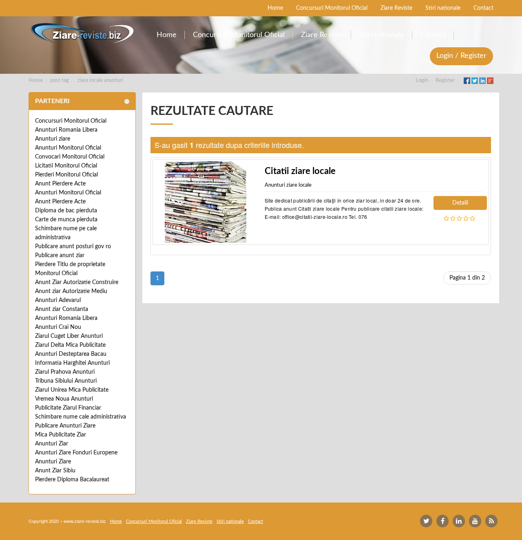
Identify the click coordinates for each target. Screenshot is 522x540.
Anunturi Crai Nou (58, 327)
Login (422, 80)
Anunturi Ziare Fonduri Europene (76, 453)
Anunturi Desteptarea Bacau (70, 354)
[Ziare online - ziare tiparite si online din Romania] (82, 33)
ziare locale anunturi (100, 80)
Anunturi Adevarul (58, 300)
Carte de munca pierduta (66, 220)
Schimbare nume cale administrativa (80, 417)
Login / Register (461, 56)
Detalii (460, 203)
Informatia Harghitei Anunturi (72, 363)
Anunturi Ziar (51, 444)
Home (36, 80)
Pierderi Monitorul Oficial (66, 175)
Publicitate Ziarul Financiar (68, 408)
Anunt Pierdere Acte (60, 184)
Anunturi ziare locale (288, 185)
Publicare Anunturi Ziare (65, 426)
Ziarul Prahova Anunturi (65, 372)
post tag (59, 80)
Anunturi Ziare (53, 462)
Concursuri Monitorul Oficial (70, 121)
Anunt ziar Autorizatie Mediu (71, 291)
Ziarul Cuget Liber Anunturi (69, 336)
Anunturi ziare (52, 139)
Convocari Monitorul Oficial (69, 157)
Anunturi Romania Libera (66, 130)
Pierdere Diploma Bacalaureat (72, 480)
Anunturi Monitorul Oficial (68, 148)
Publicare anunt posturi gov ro (73, 246)
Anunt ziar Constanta (61, 309)
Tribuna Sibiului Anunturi (66, 381)
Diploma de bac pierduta (66, 211)
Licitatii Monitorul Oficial (66, 166)
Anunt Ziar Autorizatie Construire (76, 282)
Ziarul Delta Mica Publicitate (70, 345)
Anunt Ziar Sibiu (55, 471)
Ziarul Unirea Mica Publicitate (71, 390)
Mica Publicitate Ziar (60, 435)
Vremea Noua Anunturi (64, 399)
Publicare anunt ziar (59, 255)
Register (445, 80)
